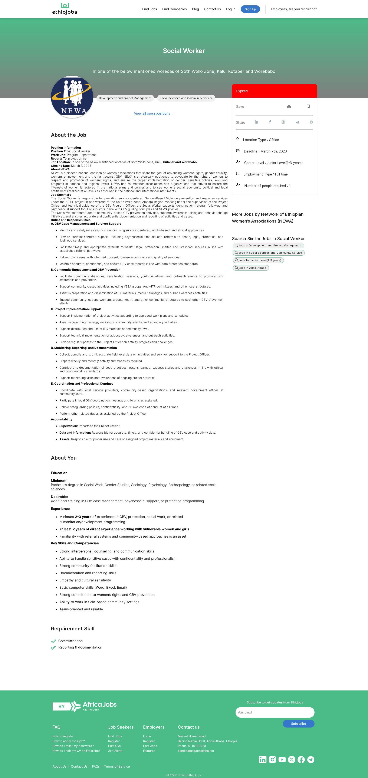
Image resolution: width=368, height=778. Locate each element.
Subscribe (298, 723)
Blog (195, 9)
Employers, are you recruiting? (294, 9)
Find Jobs (149, 9)
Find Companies (174, 9)
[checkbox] (308, 106)
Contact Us (212, 9)
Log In (230, 9)
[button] (125, 98)
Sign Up (250, 9)
